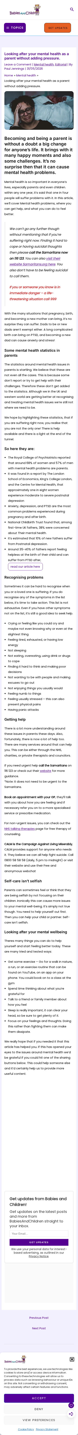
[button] (72, 1359)
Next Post (39, 1328)
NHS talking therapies (19, 829)
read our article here (25, 567)
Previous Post (39, 1318)
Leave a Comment (17, 64)
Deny (39, 1409)
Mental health (44, 64)
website (45, 771)
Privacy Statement (47, 1429)
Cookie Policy (26, 1429)
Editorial (61, 64)
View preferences (39, 1420)
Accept (39, 1398)
